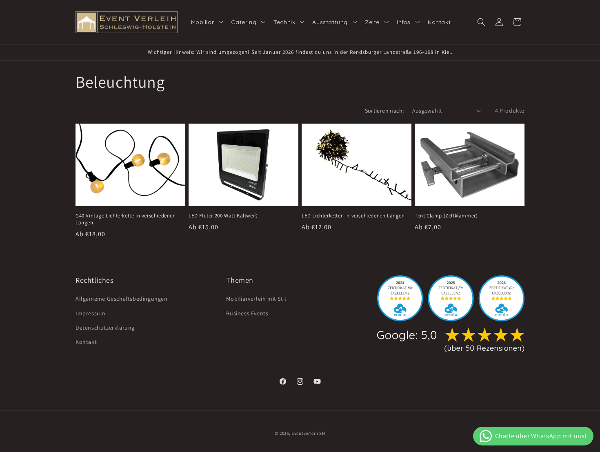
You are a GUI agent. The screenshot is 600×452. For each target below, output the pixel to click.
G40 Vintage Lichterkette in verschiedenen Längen (126, 219)
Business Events (247, 313)
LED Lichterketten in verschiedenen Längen (353, 216)
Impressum (90, 313)
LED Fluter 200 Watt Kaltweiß (223, 216)
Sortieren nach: (384, 110)
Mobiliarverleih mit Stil (256, 299)
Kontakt (86, 342)
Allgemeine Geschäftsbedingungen (122, 299)
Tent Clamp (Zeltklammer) (446, 216)
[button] (481, 22)
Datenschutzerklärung (105, 327)
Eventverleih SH (308, 433)
